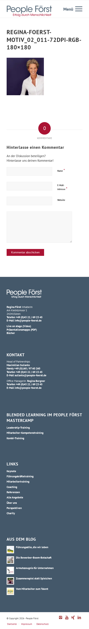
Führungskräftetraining (20, 476)
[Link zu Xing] (73, 619)
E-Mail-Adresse (62, 187)
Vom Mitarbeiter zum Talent (32, 588)
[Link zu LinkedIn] (79, 619)
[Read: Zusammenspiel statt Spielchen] (10, 581)
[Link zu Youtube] (67, 619)
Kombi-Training (15, 438)
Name (61, 170)
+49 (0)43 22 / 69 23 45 (29, 317)
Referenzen (13, 492)
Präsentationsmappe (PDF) (22, 329)
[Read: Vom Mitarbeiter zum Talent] (10, 591)
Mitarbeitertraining (18, 481)
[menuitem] (76, 8)
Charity (11, 513)
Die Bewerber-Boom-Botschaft (34, 557)
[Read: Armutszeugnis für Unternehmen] (10, 570)
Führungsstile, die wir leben (32, 547)
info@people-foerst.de (28, 320)
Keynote (11, 471)
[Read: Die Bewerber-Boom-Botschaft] (10, 560)
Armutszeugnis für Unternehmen (35, 568)
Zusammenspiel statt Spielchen (34, 578)
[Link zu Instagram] (61, 619)
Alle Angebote (15, 497)
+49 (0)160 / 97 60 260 (27, 368)
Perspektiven (14, 508)
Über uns (12, 502)
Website (61, 200)
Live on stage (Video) (19, 326)
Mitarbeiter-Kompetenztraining (25, 432)
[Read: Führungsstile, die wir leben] (10, 549)
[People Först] (29, 11)
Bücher (11, 333)
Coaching (12, 487)
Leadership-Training (18, 427)
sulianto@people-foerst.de (30, 375)
